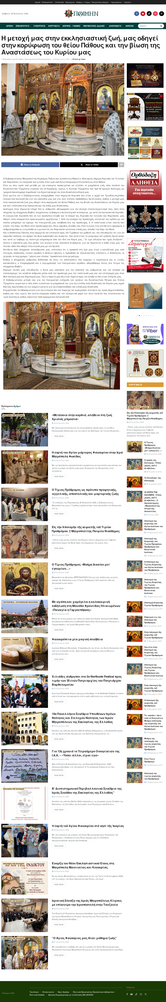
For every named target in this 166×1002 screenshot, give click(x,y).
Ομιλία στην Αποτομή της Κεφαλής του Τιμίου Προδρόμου (153, 651)
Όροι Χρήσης (63, 992)
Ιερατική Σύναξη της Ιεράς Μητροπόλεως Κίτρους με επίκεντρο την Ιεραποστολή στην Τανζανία (87, 902)
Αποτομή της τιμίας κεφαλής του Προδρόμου (152, 776)
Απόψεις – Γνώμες (83, 2)
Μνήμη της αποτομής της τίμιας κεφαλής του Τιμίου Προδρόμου (152, 744)
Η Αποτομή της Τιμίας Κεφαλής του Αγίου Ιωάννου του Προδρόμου (153, 565)
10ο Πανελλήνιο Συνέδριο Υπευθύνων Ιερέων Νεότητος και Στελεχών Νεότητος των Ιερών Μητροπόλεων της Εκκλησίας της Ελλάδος (83, 718)
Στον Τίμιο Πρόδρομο (149, 760)
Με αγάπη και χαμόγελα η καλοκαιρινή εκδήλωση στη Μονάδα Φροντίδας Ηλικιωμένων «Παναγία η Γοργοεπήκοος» (86, 606)
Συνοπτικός (59, 2)
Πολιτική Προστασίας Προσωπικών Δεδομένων (93, 992)
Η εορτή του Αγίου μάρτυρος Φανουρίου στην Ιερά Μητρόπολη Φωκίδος (87, 454)
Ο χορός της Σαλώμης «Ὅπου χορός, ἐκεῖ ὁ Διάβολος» (152, 464)
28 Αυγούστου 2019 (153, 471)
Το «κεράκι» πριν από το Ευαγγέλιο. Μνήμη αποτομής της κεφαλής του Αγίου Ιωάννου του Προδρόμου (153, 722)
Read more (59, 436)
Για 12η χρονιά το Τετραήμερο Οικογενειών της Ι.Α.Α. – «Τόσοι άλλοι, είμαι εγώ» (86, 753)
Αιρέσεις (127, 2)
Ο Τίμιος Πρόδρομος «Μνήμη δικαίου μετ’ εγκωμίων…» (81, 566)
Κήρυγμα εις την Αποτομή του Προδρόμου (152, 620)
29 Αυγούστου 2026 (61, 423)
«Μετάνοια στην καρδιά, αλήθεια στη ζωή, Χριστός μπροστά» (82, 417)
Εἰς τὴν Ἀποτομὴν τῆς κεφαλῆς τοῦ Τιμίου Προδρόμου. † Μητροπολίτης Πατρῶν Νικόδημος (86, 529)
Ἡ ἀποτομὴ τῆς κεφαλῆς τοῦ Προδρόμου (151, 703)
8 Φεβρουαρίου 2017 (154, 532)
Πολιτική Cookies (37, 995)
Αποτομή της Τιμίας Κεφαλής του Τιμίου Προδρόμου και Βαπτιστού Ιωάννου (152, 586)
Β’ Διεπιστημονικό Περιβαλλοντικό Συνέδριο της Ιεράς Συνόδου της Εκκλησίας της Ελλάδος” (87, 790)
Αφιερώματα (116, 2)
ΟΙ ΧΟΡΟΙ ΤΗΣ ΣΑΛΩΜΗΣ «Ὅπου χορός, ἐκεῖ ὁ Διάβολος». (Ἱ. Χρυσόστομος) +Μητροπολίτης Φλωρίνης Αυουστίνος (152, 502)
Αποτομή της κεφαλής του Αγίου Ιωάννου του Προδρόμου (153, 524)
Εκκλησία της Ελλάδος (13, 59)
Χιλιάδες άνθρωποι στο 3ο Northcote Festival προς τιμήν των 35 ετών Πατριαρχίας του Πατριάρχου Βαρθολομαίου (87, 680)
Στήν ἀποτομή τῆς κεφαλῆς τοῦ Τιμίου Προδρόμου (153, 635)
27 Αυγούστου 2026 (61, 942)
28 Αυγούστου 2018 (153, 626)
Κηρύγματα (70, 2)
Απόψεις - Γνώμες (11, 640)
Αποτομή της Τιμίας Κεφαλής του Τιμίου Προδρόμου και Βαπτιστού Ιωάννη (153, 670)
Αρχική (37, 2)
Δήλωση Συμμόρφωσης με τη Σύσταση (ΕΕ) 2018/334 (70, 995)
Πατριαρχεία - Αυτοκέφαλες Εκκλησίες (20, 602)
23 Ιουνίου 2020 (152, 514)
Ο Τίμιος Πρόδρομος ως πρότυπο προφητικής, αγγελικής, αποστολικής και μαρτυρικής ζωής (85, 492)
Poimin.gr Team (79, 59)
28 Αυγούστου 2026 (61, 535)
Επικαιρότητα (47, 2)
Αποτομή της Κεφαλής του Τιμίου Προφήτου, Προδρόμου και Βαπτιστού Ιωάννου (153, 545)
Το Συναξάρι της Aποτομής (152, 479)
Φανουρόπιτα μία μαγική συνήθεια (77, 639)
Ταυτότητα (34, 992)
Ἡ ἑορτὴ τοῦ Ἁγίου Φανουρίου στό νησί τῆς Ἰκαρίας (88, 826)
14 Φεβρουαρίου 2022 (61, 59)
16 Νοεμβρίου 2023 (153, 641)
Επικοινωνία (48, 992)
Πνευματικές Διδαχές (100, 2)
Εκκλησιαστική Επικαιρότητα (38, 59)
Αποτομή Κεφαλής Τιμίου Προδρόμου (153, 604)
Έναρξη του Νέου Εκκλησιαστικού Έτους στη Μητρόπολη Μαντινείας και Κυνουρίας (83, 865)
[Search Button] (161, 26)
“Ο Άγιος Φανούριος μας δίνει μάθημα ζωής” (84, 938)
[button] (139, 315)
